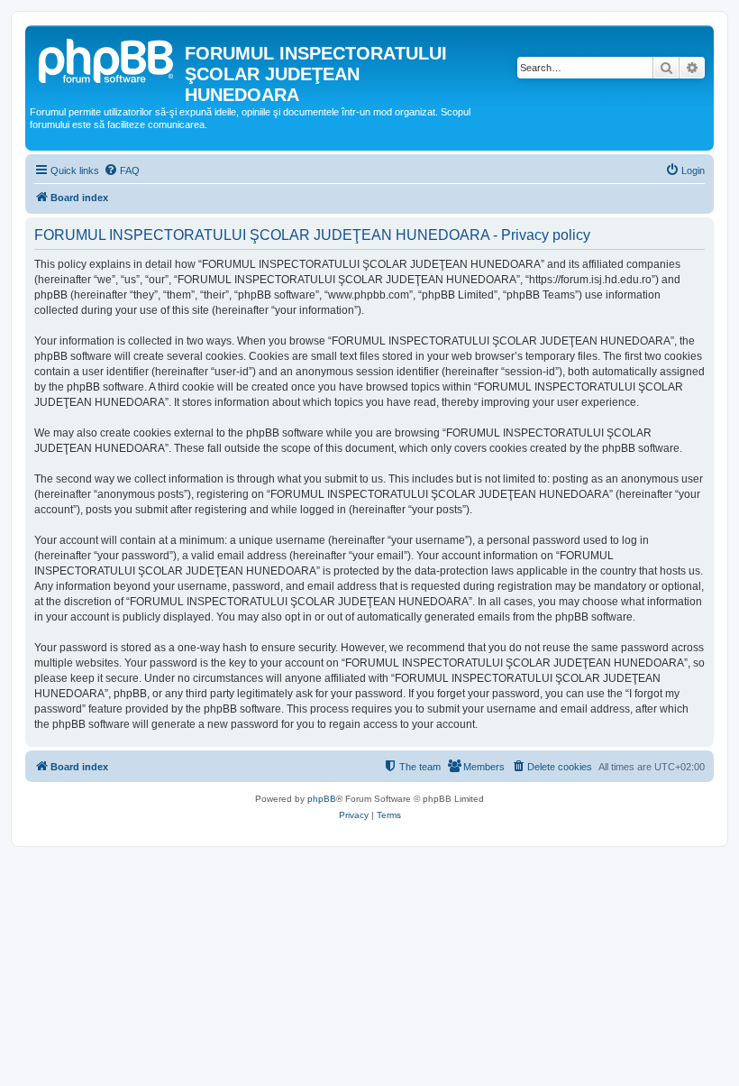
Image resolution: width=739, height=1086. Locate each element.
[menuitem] (122, 170)
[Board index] (107, 58)
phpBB (321, 799)
